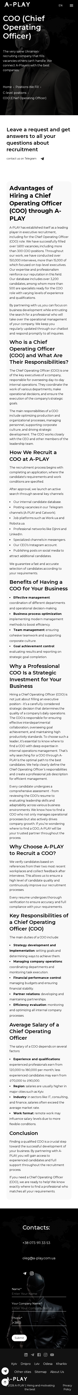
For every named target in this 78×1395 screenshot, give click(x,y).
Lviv (37, 1364)
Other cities (22, 1372)
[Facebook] (39, 1355)
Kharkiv (61, 1364)
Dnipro (26, 1364)
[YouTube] (52, 1355)
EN (61, 5)
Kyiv (14, 1364)
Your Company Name (27, 1303)
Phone (17, 1318)
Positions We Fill (27, 87)
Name (17, 1289)
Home (7, 87)
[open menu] (71, 5)
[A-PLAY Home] (17, 4)
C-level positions (14, 93)
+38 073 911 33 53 (36, 1243)
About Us (57, 1372)
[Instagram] (32, 1273)
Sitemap (41, 1372)
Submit (19, 1338)
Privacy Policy (67, 1387)
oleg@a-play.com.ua (39, 1258)
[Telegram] (24, 1273)
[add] (5, 1382)
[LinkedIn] (26, 1355)
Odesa (47, 1364)
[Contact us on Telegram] (42, 159)
